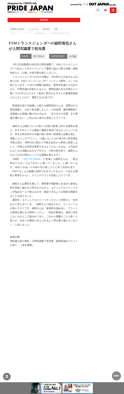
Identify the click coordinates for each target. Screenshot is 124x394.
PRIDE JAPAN (17, 29)
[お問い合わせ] (105, 10)
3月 (55, 29)
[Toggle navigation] (98, 10)
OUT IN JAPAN (32, 159)
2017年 (46, 29)
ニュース (33, 29)
